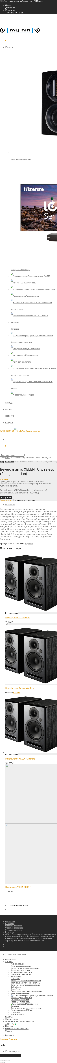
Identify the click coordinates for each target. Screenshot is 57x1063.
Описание (10, 504)
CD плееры (15, 979)
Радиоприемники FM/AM (21, 1010)
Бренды (9, 402)
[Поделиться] (4, 1060)
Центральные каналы (20, 993)
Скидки (9, 422)
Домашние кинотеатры (21, 974)
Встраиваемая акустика (21, 972)
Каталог (9, 47)
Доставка (10, 7)
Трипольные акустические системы (26, 991)
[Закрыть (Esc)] (1, 1060)
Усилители (15, 1012)
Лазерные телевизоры (20, 1002)
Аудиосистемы (17, 964)
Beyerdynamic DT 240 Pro (17, 617)
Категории (9, 924)
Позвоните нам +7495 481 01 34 (19, 1021)
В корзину (6, 497)
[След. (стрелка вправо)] (4, 1062)
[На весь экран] (6, 1060)
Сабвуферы (16, 987)
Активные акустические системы (25, 968)
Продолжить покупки (10, 1055)
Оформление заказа (14, 928)
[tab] (31, 504)
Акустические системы (21, 966)
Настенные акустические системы (25, 983)
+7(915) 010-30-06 (14, 12)
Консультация (11, 1019)
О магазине (10, 921)
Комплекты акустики (20, 1000)
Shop (2, 462)
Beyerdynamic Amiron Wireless (19, 688)
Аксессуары (16, 976)
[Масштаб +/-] (9, 1060)
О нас (8, 5)
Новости (9, 416)
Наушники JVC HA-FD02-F (18, 887)
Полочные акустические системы (25, 985)
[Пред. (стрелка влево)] (1, 1062)
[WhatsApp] (19, 431)
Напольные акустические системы (26, 981)
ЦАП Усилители (17, 1014)
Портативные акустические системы (26, 1008)
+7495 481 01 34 (7, 431)
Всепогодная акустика (20, 970)
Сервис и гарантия (13, 930)
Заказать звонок (33, 431)
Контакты (10, 10)
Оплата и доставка (13, 926)
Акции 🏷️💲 (11, 1024)
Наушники (9, 462)
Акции (8, 409)
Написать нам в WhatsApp (17, 1028)
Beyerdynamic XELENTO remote (20, 759)
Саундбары (16, 989)
